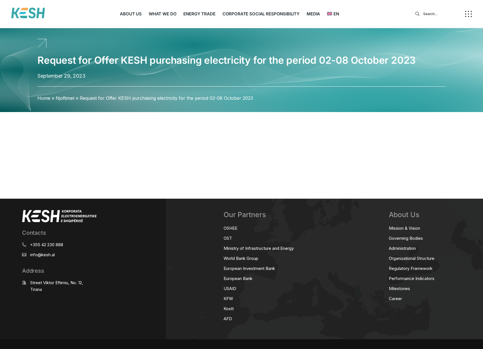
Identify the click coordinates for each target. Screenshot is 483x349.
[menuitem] (333, 14)
